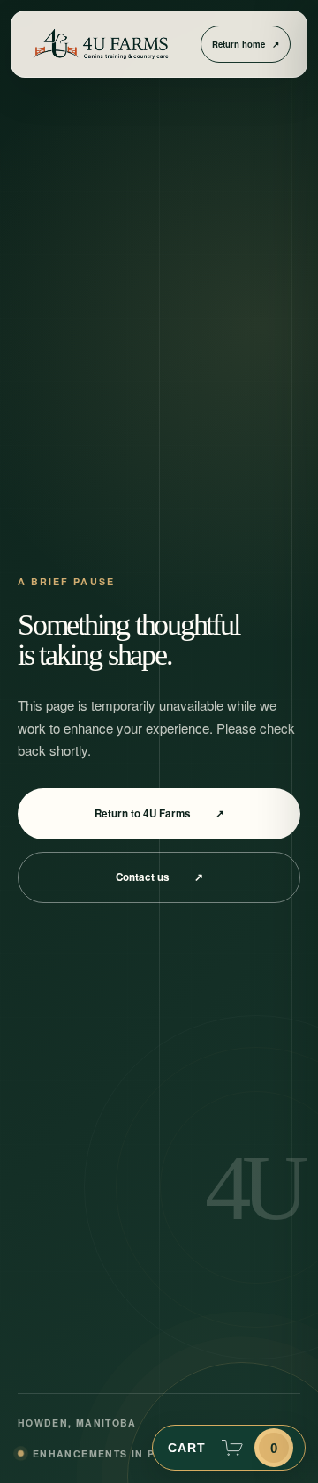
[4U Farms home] (100, 44)
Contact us (159, 877)
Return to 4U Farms (159, 813)
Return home (245, 44)
